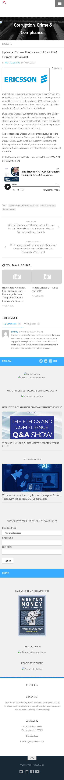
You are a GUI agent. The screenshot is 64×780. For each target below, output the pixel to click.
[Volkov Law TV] (55, 361)
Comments (13, 324)
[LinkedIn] (45, 361)
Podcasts (7, 44)
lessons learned (9, 209)
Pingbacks (33, 324)
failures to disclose (48, 205)
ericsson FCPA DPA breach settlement (24, 205)
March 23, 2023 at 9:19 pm (32, 332)
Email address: (9, 528)
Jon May (14, 332)
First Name (7, 538)
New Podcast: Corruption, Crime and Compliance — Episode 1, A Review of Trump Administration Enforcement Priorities (14, 294)
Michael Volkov (12, 63)
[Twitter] (41, 361)
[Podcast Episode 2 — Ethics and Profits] (47, 277)
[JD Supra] (60, 361)
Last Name (7, 547)
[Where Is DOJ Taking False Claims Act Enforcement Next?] (32, 425)
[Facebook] (50, 361)
